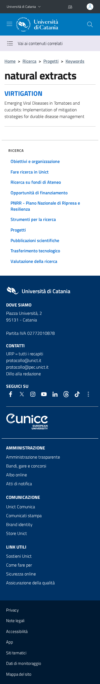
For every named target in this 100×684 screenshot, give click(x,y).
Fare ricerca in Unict (30, 172)
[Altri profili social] (88, 394)
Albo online (16, 474)
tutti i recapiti (31, 353)
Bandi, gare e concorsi (26, 465)
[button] (39, 7)
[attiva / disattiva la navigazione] (9, 24)
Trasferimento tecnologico (35, 250)
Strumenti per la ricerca (33, 219)
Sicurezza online (21, 573)
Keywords (75, 61)
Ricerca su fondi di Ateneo (36, 182)
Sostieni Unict (19, 556)
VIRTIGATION (23, 93)
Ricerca (29, 61)
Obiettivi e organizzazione (35, 161)
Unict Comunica (20, 506)
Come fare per (19, 565)
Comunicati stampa (24, 515)
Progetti (51, 61)
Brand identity (19, 524)
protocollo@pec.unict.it (27, 367)
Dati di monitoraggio (23, 663)
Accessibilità (17, 631)
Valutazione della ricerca (34, 261)
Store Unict (16, 533)
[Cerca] (90, 24)
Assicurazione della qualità (30, 582)
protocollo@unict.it (23, 360)
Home (10, 61)
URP (10, 353)
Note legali (15, 620)
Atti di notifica (19, 483)
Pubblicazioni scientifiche (35, 240)
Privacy (12, 610)
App (9, 642)
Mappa (18, 674)
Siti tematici (16, 653)
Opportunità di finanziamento (39, 192)
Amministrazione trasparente (33, 457)
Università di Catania (21, 6)
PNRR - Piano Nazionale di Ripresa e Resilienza (45, 206)
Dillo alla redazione (23, 373)
